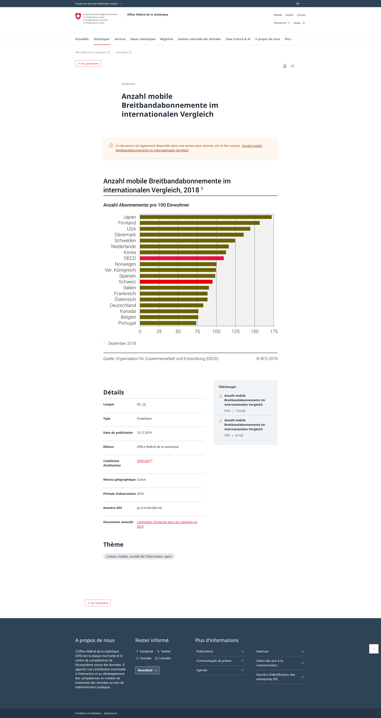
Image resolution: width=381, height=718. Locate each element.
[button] (82, 39)
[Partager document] (292, 66)
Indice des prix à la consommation (269, 663)
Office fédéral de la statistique (147, 14)
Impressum (110, 713)
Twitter (166, 651)
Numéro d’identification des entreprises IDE (275, 677)
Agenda (201, 670)
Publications (204, 651)
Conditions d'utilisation (88, 713)
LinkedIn (165, 658)
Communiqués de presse (213, 661)
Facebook (146, 651)
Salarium (262, 651)
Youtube (145, 658)
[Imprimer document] (284, 66)
